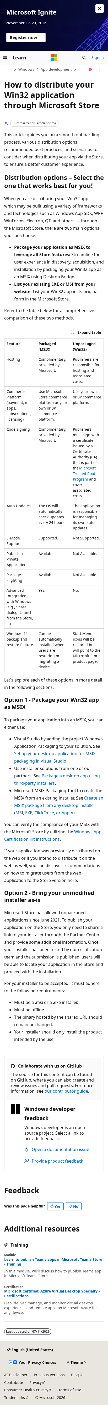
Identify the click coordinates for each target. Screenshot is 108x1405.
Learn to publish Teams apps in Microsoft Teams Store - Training (53, 1262)
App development (56, 69)
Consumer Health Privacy (26, 1389)
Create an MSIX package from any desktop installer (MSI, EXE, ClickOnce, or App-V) (58, 805)
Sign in (97, 57)
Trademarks (14, 1397)
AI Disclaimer (16, 1374)
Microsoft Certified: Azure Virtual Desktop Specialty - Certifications (52, 1293)
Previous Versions (49, 1374)
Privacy (35, 1382)
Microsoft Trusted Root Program (84, 474)
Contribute (13, 1382)
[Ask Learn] (90, 69)
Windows (26, 69)
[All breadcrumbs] (8, 69)
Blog (75, 1374)
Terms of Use (69, 1389)
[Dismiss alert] (99, 8)
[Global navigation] (5, 57)
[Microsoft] (54, 57)
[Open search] (84, 57)
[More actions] (99, 69)
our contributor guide (66, 1091)
